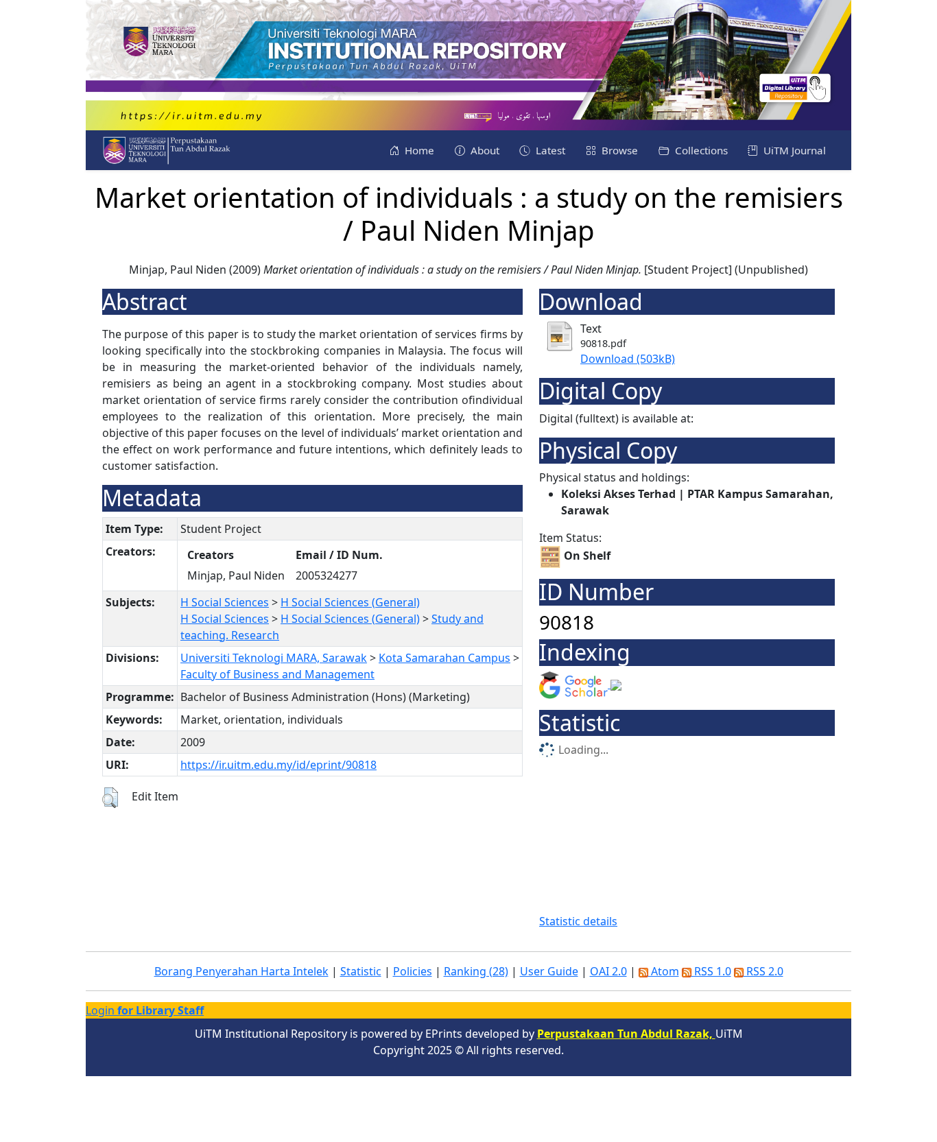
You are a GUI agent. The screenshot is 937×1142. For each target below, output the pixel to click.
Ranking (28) (476, 971)
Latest (549, 150)
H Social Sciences (224, 602)
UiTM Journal (793, 150)
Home (418, 150)
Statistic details (578, 921)
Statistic (360, 971)
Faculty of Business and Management (277, 674)
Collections (700, 150)
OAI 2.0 (608, 971)
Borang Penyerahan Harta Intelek (241, 971)
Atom (663, 971)
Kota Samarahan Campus (444, 657)
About (483, 150)
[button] (110, 797)
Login (145, 1010)
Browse (618, 150)
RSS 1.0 (711, 971)
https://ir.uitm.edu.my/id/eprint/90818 (278, 764)
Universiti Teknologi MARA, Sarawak (273, 657)
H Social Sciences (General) (350, 602)
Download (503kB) (627, 358)
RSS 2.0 (763, 971)
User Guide (549, 971)
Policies (412, 971)
